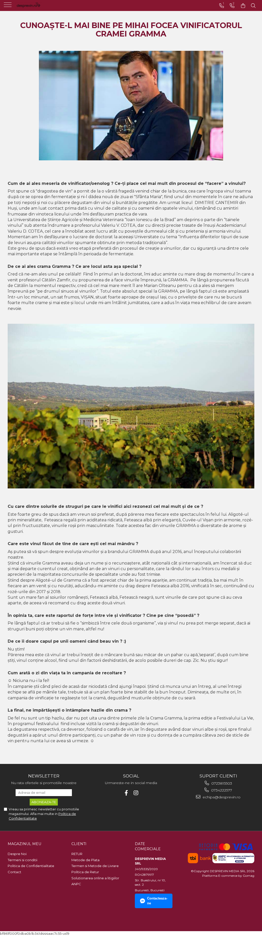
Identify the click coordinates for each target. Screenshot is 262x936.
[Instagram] (136, 792)
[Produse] (8, 6)
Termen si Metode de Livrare (95, 866)
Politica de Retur (85, 872)
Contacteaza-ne (157, 900)
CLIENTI (78, 844)
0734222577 (221, 790)
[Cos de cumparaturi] (243, 5)
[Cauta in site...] (253, 5)
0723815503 (221, 783)
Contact (14, 872)
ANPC (76, 884)
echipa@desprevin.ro (221, 797)
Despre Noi (17, 854)
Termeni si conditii (22, 860)
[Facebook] (126, 792)
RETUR (76, 854)
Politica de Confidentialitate (31, 866)
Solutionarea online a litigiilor (95, 878)
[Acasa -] (35, 5)
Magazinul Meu (24, 844)
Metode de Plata (85, 860)
